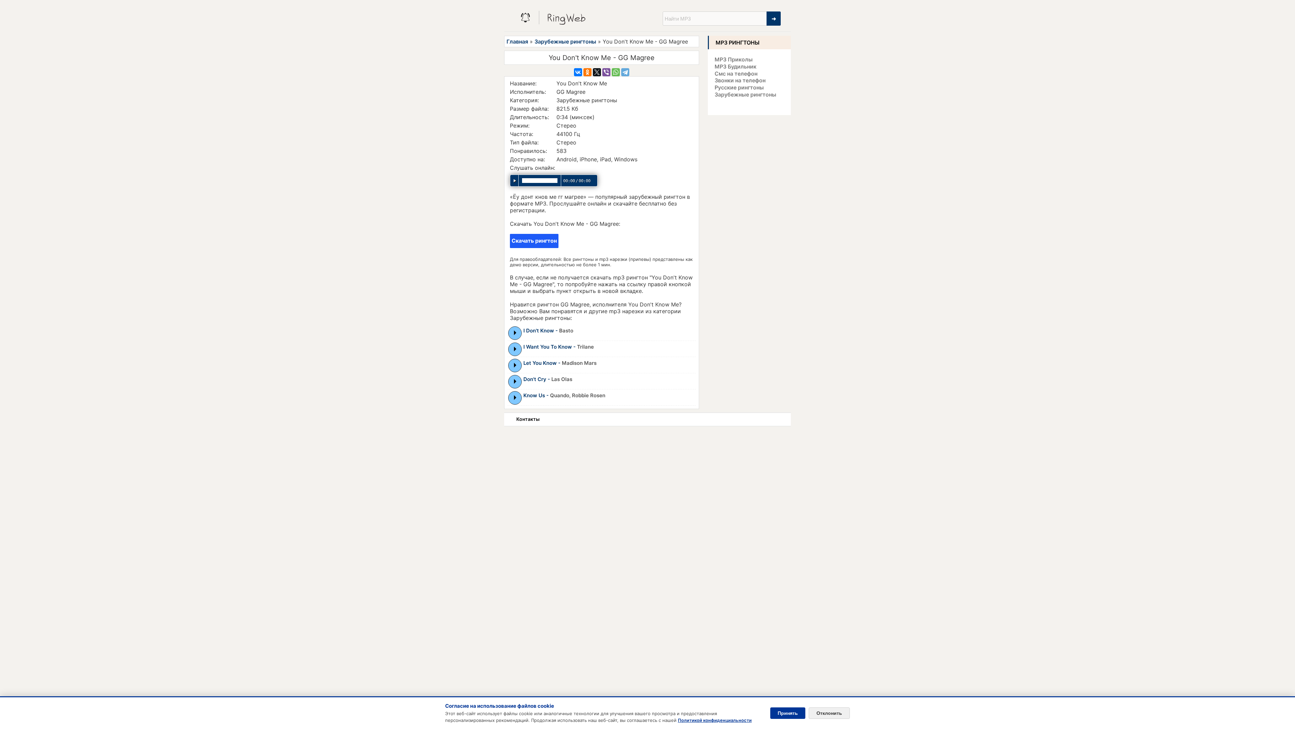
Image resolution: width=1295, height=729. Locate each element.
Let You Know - (560, 363)
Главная (517, 41)
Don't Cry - (547, 379)
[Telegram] (625, 72)
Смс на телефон (736, 73)
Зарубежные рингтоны (565, 41)
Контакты (528, 419)
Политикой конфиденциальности (715, 720)
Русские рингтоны (739, 87)
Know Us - (564, 395)
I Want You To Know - (558, 347)
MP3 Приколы (734, 59)
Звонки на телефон (740, 80)
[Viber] (606, 72)
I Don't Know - (548, 330)
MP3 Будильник (735, 66)
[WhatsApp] (616, 72)
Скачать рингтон (534, 240)
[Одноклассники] (587, 72)
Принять (788, 713)
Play (515, 332)
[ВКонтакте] (578, 72)
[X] (597, 72)
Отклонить (829, 713)
